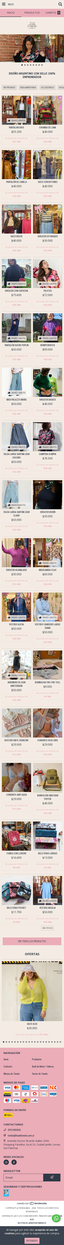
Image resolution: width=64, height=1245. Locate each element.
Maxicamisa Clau (47, 570)
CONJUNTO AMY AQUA (16, 794)
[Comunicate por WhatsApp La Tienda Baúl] (56, 1218)
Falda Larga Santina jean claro (17, 513)
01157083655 (14, 1130)
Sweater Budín (47, 512)
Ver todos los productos (32, 941)
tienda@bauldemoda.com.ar (21, 1135)
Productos (37, 1059)
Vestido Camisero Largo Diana (47, 626)
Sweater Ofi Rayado (48, 236)
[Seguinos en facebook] (14, 1162)
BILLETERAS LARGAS (47, 853)
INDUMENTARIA (28, 87)
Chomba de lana (47, 127)
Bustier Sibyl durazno (16, 740)
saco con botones (47, 182)
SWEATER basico (47, 399)
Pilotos (48, 290)
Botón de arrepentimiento (32, 1223)
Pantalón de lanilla (16, 182)
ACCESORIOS (47, 87)
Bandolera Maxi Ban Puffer (47, 797)
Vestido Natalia (47, 907)
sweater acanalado (16, 570)
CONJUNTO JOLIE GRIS (47, 740)
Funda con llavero (16, 853)
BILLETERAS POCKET (16, 907)
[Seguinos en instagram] (6, 1162)
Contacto (8, 1066)
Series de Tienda (39, 1073)
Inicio (6, 1059)
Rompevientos (47, 345)
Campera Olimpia (47, 454)
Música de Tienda (12, 1073)
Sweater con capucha (16, 290)
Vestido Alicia (16, 624)
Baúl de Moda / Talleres (43, 1066)
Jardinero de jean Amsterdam (16, 683)
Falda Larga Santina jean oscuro (17, 455)
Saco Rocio (16, 236)
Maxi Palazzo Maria (16, 399)
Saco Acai (32, 1024)
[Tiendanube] (32, 1204)
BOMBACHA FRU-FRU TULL (47, 682)
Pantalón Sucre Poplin (16, 345)
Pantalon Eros (16, 127)
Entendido (32, 1240)
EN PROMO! (9, 87)
